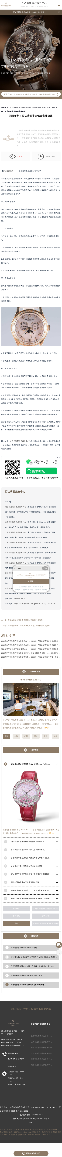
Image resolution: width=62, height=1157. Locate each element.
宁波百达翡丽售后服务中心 (18, 441)
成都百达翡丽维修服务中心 (41, 1065)
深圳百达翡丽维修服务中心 (41, 1059)
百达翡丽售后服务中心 (34, 3)
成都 (55, 736)
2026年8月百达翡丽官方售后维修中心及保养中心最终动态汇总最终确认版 (30, 641)
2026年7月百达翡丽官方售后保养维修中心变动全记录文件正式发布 (27, 653)
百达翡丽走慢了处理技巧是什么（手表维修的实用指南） (30, 626)
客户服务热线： (31, 1115)
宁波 (48, 107)
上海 (16, 736)
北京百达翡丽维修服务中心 (41, 1036)
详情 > (47, 728)
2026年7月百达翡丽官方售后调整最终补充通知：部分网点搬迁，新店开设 (30, 657)
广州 (26, 736)
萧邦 (16, 923)
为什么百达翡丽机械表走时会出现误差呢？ (27, 841)
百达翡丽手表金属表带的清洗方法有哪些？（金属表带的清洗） (35, 858)
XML (31, 1122)
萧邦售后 (16, 916)
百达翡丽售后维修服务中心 (20, 107)
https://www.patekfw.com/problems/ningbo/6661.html (35, 604)
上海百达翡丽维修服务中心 (41, 1042)
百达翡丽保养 (8, 171)
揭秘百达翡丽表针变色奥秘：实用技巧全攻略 (25, 620)
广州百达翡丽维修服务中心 (41, 1053)
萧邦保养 (45, 916)
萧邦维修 (16, 909)
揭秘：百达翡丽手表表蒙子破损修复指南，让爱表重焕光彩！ (34, 898)
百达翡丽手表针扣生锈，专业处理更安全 (27, 866)
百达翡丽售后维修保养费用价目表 (46, 923)
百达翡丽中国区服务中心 (40, 1024)
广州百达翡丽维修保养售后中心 (45, 909)
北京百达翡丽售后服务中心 (15, 507)
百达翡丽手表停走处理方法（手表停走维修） (28, 850)
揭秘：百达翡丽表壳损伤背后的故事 (25, 882)
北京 (6, 736)
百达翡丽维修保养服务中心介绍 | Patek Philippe (30, 764)
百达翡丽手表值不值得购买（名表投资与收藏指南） (31, 874)
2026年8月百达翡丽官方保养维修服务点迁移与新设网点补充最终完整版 (29, 645)
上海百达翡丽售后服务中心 (15, 532)
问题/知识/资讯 (39, 107)
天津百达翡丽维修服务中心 (41, 1047)
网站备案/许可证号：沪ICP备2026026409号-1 (31, 1119)
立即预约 (31, 581)
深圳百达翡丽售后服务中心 (15, 563)
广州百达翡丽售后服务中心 (15, 553)
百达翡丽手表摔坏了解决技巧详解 (14, 649)
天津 (46, 736)
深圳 (36, 736)
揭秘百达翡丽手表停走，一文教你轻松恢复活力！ (30, 890)
